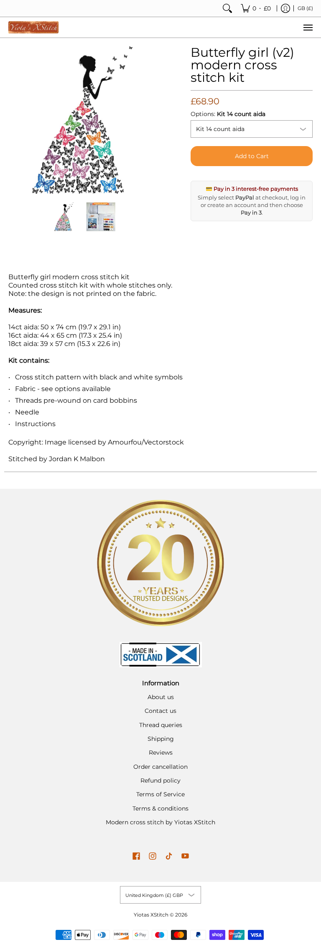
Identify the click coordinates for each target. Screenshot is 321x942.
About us (161, 697)
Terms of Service (160, 794)
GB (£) (305, 8)
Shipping (161, 738)
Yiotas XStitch (151, 915)
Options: (228, 114)
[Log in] (285, 8)
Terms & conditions (160, 808)
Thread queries (160, 725)
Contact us (160, 711)
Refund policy (160, 780)
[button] (136, 856)
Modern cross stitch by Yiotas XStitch (160, 822)
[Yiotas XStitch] (33, 27)
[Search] (227, 8)
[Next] (150, 120)
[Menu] (308, 27)
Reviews (161, 752)
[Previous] (14, 120)
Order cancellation (160, 766)
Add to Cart (252, 156)
